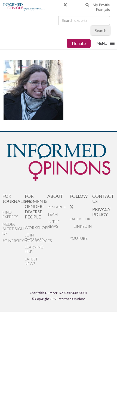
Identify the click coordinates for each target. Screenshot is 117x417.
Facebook (80, 219)
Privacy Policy (101, 211)
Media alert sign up (13, 229)
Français (103, 9)
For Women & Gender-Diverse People (36, 206)
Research (56, 207)
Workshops (36, 227)
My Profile (101, 4)
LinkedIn (82, 226)
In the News (53, 224)
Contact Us (103, 198)
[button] (102, 43)
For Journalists (13, 198)
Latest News (31, 261)
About (55, 196)
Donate (79, 43)
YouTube (79, 238)
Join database (34, 237)
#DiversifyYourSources (13, 240)
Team (52, 214)
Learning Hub (34, 249)
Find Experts (10, 214)
